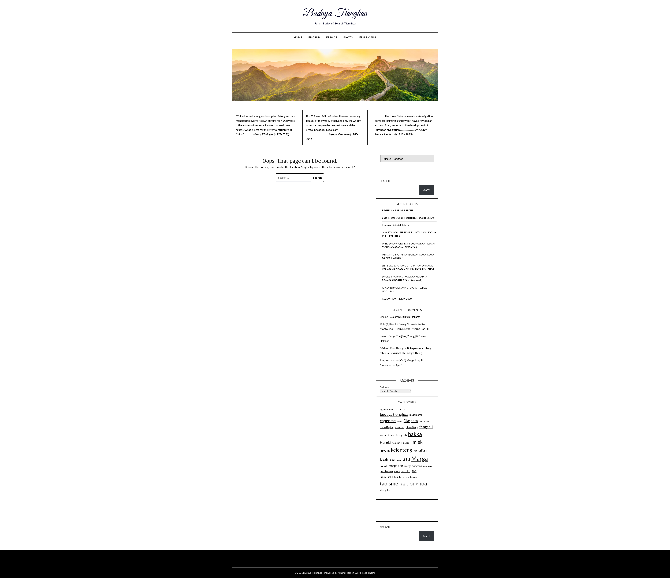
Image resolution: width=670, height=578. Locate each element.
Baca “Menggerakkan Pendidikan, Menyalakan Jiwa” (408, 217)
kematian (420, 450)
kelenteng (401, 450)
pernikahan (386, 471)
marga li (383, 466)
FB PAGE (331, 37)
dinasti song (399, 428)
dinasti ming (424, 421)
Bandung (393, 409)
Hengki (385, 442)
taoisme (389, 483)
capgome (388, 420)
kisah (384, 459)
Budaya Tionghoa (335, 13)
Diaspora (411, 421)
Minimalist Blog (346, 572)
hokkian (396, 442)
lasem (398, 460)
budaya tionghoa (394, 414)
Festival (383, 435)
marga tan (396, 466)
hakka (415, 434)
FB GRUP (314, 37)
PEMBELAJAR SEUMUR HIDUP (397, 210)
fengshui (426, 427)
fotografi (401, 435)
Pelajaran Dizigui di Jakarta (396, 225)
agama (384, 409)
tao (407, 477)
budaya (401, 409)
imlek (417, 442)
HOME (298, 37)
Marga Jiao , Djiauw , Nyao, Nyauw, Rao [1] (404, 328)
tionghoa (416, 483)
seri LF (405, 471)
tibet (402, 484)
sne (401, 476)
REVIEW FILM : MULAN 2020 (397, 298)
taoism (413, 477)
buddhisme (416, 414)
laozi (392, 459)
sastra (397, 471)
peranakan (427, 466)
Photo (348, 37)
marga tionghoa (413, 465)
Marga (419, 458)
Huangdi (405, 442)
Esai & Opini (367, 37)
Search (385, 180)
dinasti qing (387, 427)
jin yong (385, 450)
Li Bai (406, 459)
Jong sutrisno (388, 360)
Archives (384, 387)
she (414, 471)
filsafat (391, 435)
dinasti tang (412, 427)
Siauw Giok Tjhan (389, 476)
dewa (399, 421)
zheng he (385, 490)
